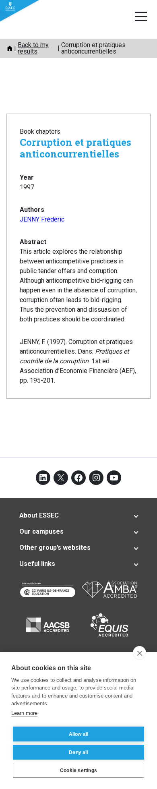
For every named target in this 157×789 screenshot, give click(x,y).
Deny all (78, 752)
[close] (139, 653)
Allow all (79, 734)
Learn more (24, 713)
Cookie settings (78, 770)
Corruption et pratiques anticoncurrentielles (75, 148)
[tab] (78, 515)
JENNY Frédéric (42, 219)
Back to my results (33, 48)
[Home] (9, 48)
